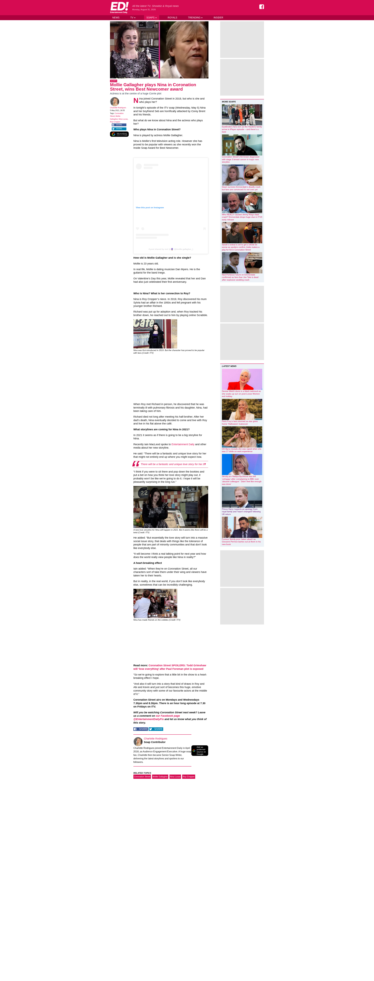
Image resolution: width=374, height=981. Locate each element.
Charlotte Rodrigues (118, 108)
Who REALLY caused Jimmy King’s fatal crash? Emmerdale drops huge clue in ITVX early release (242, 217)
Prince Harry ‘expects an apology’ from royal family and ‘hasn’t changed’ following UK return (241, 511)
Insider (218, 17)
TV (133, 17)
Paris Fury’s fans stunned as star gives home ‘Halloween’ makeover (240, 422)
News (116, 17)
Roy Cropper (115, 122)
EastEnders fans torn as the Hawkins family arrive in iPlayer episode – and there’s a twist (242, 129)
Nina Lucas (123, 119)
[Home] (119, 8)
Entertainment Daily (183, 444)
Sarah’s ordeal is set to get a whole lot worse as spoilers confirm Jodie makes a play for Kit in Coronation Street (240, 247)
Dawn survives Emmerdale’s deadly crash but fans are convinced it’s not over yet (241, 188)
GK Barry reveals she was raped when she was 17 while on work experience (241, 450)
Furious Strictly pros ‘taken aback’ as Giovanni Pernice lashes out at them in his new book (241, 541)
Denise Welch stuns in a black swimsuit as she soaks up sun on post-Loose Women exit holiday (241, 393)
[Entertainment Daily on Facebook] (261, 7)
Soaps (151, 17)
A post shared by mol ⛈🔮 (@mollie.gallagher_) (171, 249)
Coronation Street (142, 776)
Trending (195, 17)
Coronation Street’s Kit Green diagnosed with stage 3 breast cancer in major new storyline (240, 159)
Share (119, 125)
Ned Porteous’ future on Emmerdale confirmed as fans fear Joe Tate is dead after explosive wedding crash (240, 277)
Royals (172, 17)
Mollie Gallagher (160, 776)
